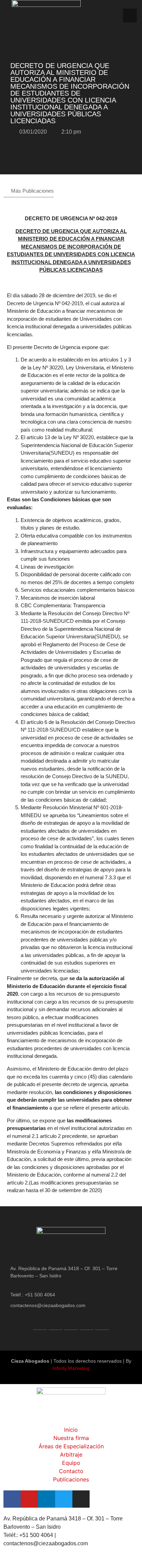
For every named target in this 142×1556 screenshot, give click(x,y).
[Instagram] (102, 1323)
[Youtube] (55, 1323)
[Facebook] (40, 1323)
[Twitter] (86, 1323)
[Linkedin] (71, 1323)
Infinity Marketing (71, 1368)
